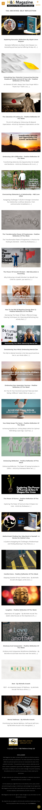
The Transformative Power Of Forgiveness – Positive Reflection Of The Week (21, 235)
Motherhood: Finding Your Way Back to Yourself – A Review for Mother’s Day (21, 537)
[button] (3, 3)
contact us (32, 803)
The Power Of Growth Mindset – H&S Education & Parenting (21, 272)
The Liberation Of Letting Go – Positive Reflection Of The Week (21, 117)
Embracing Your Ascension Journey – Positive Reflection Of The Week (21, 386)
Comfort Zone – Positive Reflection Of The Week (21, 574)
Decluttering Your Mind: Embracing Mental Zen (21, 349)
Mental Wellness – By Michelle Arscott (21, 719)
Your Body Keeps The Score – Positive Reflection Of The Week (21, 424)
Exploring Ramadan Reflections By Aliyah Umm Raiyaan (21, 40)
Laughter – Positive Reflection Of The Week (21, 610)
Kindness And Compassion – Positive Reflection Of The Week (21, 646)
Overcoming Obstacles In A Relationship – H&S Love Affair (21, 195)
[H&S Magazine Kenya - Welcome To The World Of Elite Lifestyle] (20, 3)
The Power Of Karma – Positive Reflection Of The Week (21, 499)
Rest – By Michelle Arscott (21, 683)
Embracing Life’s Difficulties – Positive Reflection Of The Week (21, 157)
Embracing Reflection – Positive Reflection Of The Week (21, 461)
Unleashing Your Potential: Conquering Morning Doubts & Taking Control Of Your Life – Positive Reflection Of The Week (21, 79)
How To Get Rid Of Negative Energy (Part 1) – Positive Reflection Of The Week (21, 310)
